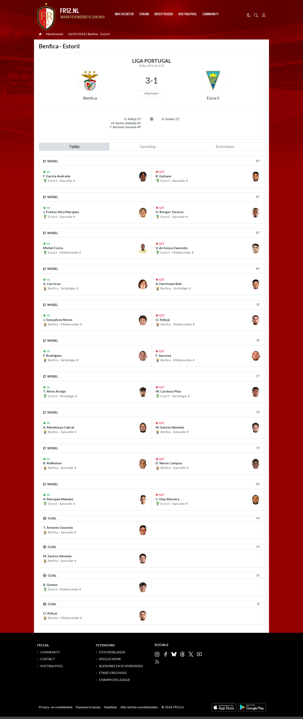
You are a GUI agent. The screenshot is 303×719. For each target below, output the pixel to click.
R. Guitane (163, 176)
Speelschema (110, 659)
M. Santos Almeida (170, 427)
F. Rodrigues (52, 355)
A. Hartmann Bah (169, 284)
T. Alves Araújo (54, 391)
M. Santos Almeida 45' (126, 123)
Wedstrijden (163, 14)
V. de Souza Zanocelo (172, 248)
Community (210, 14)
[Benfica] (90, 81)
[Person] (263, 14)
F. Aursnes (163, 355)
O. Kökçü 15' (132, 119)
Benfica (90, 97)
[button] (256, 14)
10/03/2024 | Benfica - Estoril (89, 34)
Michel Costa (53, 248)
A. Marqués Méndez (58, 499)
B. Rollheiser (52, 463)
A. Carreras (52, 284)
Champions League (114, 680)
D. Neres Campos (169, 463)
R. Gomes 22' (171, 119)
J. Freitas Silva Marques (61, 212)
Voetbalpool (187, 14)
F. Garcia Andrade (56, 176)
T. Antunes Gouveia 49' (125, 127)
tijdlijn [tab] (74, 146)
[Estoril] (213, 81)
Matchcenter (124, 14)
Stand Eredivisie (113, 673)
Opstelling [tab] (148, 146)
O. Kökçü (163, 320)
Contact (47, 659)
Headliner (110, 707)
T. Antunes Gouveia (58, 527)
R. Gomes (50, 585)
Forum (144, 14)
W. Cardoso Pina (168, 391)
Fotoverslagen (112, 652)
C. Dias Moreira (167, 499)
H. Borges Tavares (170, 212)
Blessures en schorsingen (121, 666)
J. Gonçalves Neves (57, 320)
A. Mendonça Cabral (58, 427)
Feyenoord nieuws (88, 707)
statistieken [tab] (225, 146)
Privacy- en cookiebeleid (55, 707)
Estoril (213, 97)
